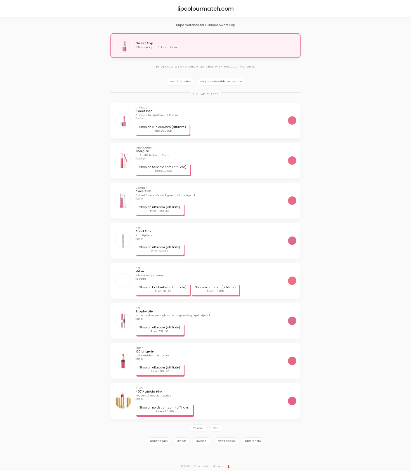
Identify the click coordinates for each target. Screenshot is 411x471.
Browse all (202, 441)
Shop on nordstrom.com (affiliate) (164, 407)
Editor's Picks (253, 441)
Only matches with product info (221, 81)
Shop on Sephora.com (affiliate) (162, 167)
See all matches (180, 81)
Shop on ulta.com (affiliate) (159, 207)
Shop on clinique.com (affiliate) (162, 127)
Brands (181, 441)
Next (216, 428)
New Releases (226, 441)
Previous (197, 428)
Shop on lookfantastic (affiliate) (162, 287)
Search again (159, 441)
